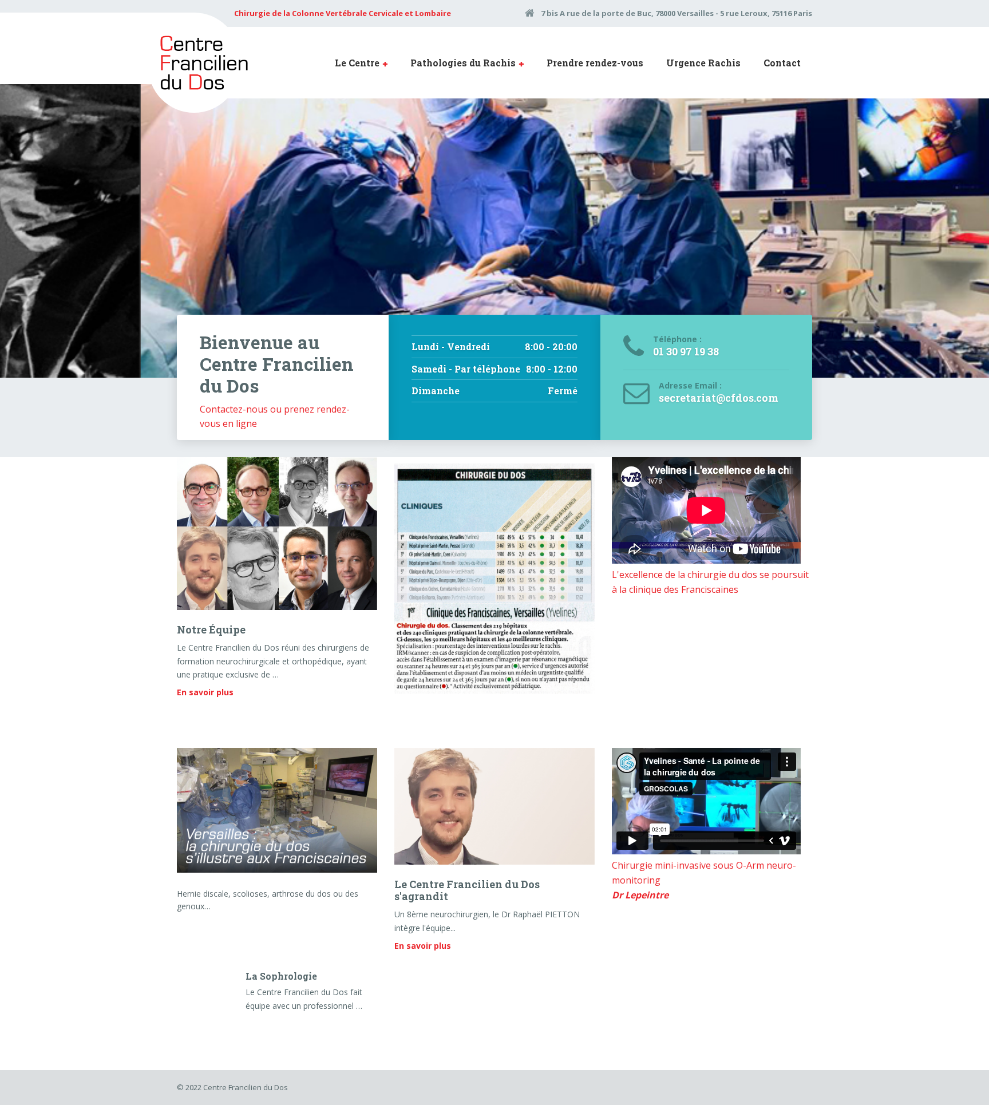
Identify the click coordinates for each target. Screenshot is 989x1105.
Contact (782, 63)
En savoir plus (205, 692)
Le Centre (357, 63)
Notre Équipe (211, 629)
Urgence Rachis (703, 63)
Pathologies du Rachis (463, 63)
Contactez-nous (234, 409)
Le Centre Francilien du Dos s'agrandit (467, 890)
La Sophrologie (281, 976)
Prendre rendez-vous (595, 63)
